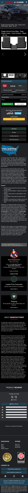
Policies (3, 447)
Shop (2, 446)
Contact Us (17, 446)
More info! (24, 94)
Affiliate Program (5, 448)
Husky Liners (23, 99)
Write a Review (14, 404)
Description (14, 128)
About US (17, 444)
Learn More (18, 113)
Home (2, 444)
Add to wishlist (20, 104)
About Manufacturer (14, 139)
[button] (25, 54)
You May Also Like (14, 136)
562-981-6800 (22, 211)
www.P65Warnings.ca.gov (17, 245)
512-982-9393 (4, 211)
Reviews (14, 132)
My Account (17, 447)
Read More (13, 289)
